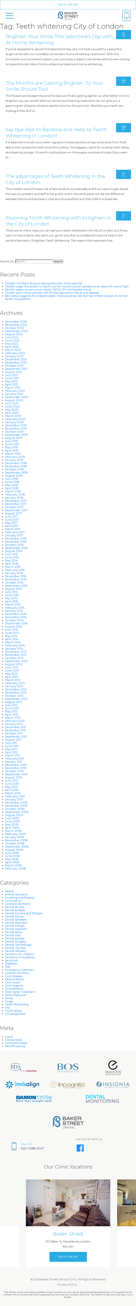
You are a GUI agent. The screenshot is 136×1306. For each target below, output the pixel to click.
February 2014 (15, 645)
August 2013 (13, 664)
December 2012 (16, 689)
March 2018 (13, 491)
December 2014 (16, 614)
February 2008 (15, 868)
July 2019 (11, 441)
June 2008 (12, 856)
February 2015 (15, 607)
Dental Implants (16, 929)
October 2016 (14, 544)
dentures (11, 960)
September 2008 (17, 846)
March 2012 (13, 717)
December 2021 (16, 359)
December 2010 (16, 764)
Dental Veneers (15, 951)
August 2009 (14, 815)
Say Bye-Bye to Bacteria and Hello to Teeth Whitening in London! (56, 132)
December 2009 (16, 802)
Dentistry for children (19, 954)
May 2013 (11, 673)
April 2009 (12, 827)
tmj (7, 1007)
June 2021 (12, 378)
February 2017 (15, 532)
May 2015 (11, 598)
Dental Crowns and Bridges (23, 913)
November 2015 (15, 579)
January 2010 (14, 799)
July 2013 (11, 667)
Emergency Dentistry (19, 969)
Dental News (14, 932)
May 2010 (11, 786)
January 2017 (14, 535)
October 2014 (14, 620)
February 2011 (14, 758)
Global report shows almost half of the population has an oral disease (52, 292)
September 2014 (16, 623)
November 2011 (15, 730)
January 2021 (14, 394)
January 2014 (14, 648)
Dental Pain (13, 935)
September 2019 (16, 434)
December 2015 (15, 576)
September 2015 (16, 585)
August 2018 (13, 475)
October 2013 (14, 658)
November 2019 (16, 428)
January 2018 (14, 497)
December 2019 (16, 425)
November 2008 (16, 840)
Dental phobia (14, 938)
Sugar (9, 1001)
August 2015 (13, 588)
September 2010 (16, 774)
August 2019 (13, 438)
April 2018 (12, 488)
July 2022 (11, 337)
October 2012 (14, 695)
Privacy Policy (67, 1284)
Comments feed (16, 1043)
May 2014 (11, 636)
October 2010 (14, 771)
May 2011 (11, 749)
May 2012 (11, 711)
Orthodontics (14, 988)
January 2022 (14, 356)
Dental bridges (15, 910)
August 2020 (14, 400)
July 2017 (11, 516)
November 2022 (16, 324)
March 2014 (13, 642)
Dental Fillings (15, 925)
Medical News (14, 979)
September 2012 (16, 698)
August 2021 (13, 372)
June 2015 (12, 595)
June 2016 (12, 557)
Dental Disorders (16, 922)
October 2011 (14, 733)
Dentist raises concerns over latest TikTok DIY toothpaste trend (48, 289)
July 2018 (11, 478)
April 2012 (11, 714)
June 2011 (11, 746)
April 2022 (12, 346)
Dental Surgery (15, 941)
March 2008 (13, 865)
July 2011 (11, 742)
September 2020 (17, 397)
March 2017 (13, 529)
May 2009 (11, 824)
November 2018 (16, 466)
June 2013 (12, 670)
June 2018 (12, 482)
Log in (9, 1036)
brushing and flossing (19, 897)
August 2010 (13, 777)
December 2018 (16, 463)
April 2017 (11, 526)
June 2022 (12, 340)
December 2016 (15, 538)
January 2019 (14, 460)
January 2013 (14, 686)
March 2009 (13, 831)
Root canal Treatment (20, 991)
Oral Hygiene (14, 985)
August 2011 (13, 739)
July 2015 (11, 592)
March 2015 (13, 604)
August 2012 (13, 702)
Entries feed (13, 1039)
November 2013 (16, 654)
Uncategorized (15, 1013)
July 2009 (12, 818)
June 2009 (12, 821)
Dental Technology (18, 944)
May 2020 (11, 409)
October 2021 (14, 365)
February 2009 (15, 834)
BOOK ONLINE (68, 4)
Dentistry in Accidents (20, 957)
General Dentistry (17, 973)
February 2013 (15, 683)
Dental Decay (14, 916)
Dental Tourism (15, 947)
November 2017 (16, 504)
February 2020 (15, 419)
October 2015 (14, 582)
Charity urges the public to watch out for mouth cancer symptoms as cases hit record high (67, 286)
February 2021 (15, 390)
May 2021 (11, 381)
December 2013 (16, 651)
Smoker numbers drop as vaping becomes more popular (44, 283)
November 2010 (16, 768)
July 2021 (11, 375)
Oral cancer (13, 982)
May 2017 (11, 522)
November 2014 (16, 617)
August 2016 (13, 551)
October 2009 (14, 809)
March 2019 (13, 453)
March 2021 (13, 387)
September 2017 (16, 510)
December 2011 (15, 727)
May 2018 (11, 485)
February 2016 (15, 570)
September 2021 (16, 368)
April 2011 (11, 752)
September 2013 (16, 661)
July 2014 (11, 629)
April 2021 (11, 384)
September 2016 (16, 548)
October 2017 (14, 507)
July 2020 (12, 403)
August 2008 (14, 849)
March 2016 (13, 566)
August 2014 (13, 626)
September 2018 (16, 472)
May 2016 (11, 560)
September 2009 (17, 812)
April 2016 (11, 563)
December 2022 (16, 321)
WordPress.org (15, 1046)
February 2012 (15, 720)
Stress (9, 998)
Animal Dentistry (16, 894)
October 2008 (15, 843)
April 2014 (11, 639)
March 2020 (13, 416)
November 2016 (15, 541)
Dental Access (14, 907)
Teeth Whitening (16, 1004)
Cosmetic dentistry (18, 903)
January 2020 (14, 422)
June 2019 (12, 444)
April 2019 (11, 450)
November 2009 (16, 805)
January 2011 (13, 761)
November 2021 (16, 362)
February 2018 (15, 494)
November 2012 (16, 692)
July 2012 (11, 705)
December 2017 (16, 500)
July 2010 (11, 780)
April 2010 (12, 790)
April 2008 (12, 862)
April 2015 (11, 601)
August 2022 (14, 334)
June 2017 (12, 519)
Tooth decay (13, 1010)
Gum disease (13, 976)
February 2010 (15, 796)
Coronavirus (13, 900)
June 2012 (12, 708)
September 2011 (16, 736)
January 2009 (14, 837)
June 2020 (12, 406)
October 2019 (14, 431)
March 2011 (12, 755)
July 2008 (12, 853)
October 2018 (14, 469)
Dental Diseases (15, 919)
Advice (9, 891)
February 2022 (15, 353)
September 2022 (16, 331)
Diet (8, 966)
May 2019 (11, 447)
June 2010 (12, 783)
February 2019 (15, 456)
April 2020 (12, 412)
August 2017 (13, 513)
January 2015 (14, 610)
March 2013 (13, 680)
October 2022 (14, 328)
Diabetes (11, 963)
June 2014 (12, 632)
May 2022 (11, 343)
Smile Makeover (16, 995)
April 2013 (11, 676)
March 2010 (13, 793)
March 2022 (13, 350)
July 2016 (11, 554)
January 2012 (14, 724)
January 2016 (14, 573)
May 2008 (12, 859)
